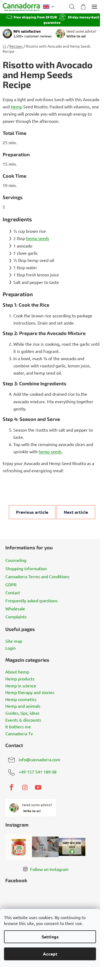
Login (10, 648)
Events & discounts (23, 720)
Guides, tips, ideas (22, 713)
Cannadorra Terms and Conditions (37, 576)
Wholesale (15, 608)
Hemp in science (20, 685)
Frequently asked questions (31, 600)
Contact (12, 592)
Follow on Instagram (49, 869)
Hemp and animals (22, 706)
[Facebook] (11, 787)
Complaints (16, 616)
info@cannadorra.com (39, 759)
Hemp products (19, 678)
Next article (76, 512)
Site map (13, 641)
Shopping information (26, 568)
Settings (50, 936)
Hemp (16, 106)
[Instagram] (25, 787)
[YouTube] (38, 787)
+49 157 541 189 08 (38, 771)
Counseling (15, 560)
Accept (50, 954)
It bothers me (18, 726)
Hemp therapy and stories (29, 692)
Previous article (32, 512)
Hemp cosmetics (21, 699)
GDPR (11, 584)
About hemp (17, 671)
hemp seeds (37, 238)
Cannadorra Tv (19, 733)
